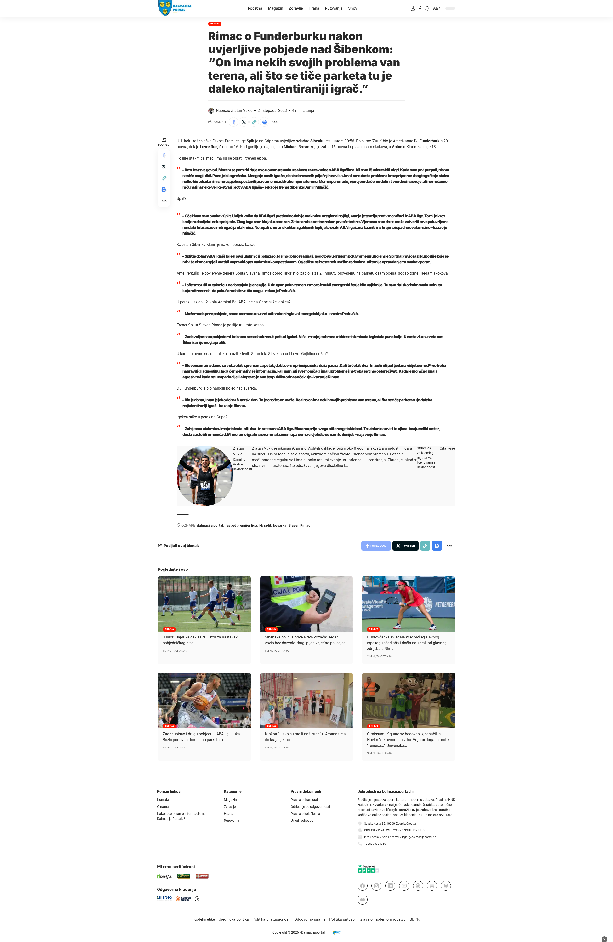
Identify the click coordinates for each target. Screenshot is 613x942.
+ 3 (437, 476)
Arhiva (215, 23)
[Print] (264, 122)
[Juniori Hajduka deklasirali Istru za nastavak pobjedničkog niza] (204, 604)
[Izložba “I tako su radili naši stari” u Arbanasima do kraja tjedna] (306, 700)
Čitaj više (447, 448)
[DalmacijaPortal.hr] (175, 8)
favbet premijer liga (241, 525)
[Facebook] (420, 8)
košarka (279, 525)
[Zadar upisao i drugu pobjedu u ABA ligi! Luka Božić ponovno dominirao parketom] (204, 700)
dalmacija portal (210, 525)
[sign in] (412, 8)
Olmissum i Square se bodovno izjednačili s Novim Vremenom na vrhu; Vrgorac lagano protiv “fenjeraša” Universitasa (408, 740)
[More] (274, 122)
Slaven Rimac (299, 525)
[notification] (427, 8)
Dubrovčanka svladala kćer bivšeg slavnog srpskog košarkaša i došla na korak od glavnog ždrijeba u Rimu (407, 643)
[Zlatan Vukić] (205, 476)
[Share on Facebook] (233, 122)
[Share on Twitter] (244, 122)
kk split (265, 525)
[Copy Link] (254, 122)
